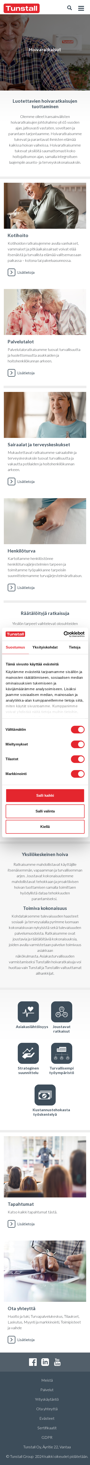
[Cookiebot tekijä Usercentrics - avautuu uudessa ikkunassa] (64, 634)
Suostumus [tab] (15, 647)
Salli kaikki (45, 795)
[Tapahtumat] (45, 1184)
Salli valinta (45, 811)
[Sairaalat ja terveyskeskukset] (45, 441)
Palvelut (47, 1389)
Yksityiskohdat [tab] (44, 647)
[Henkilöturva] (45, 547)
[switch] (77, 744)
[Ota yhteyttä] (45, 1295)
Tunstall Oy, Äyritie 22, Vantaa (47, 1447)
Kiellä (45, 827)
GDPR (47, 1437)
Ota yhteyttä (47, 1408)
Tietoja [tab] (74, 647)
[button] (69, 8)
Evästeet (46, 1418)
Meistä (47, 1380)
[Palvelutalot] (45, 335)
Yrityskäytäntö (47, 1399)
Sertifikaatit (47, 1427)
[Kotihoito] (45, 232)
